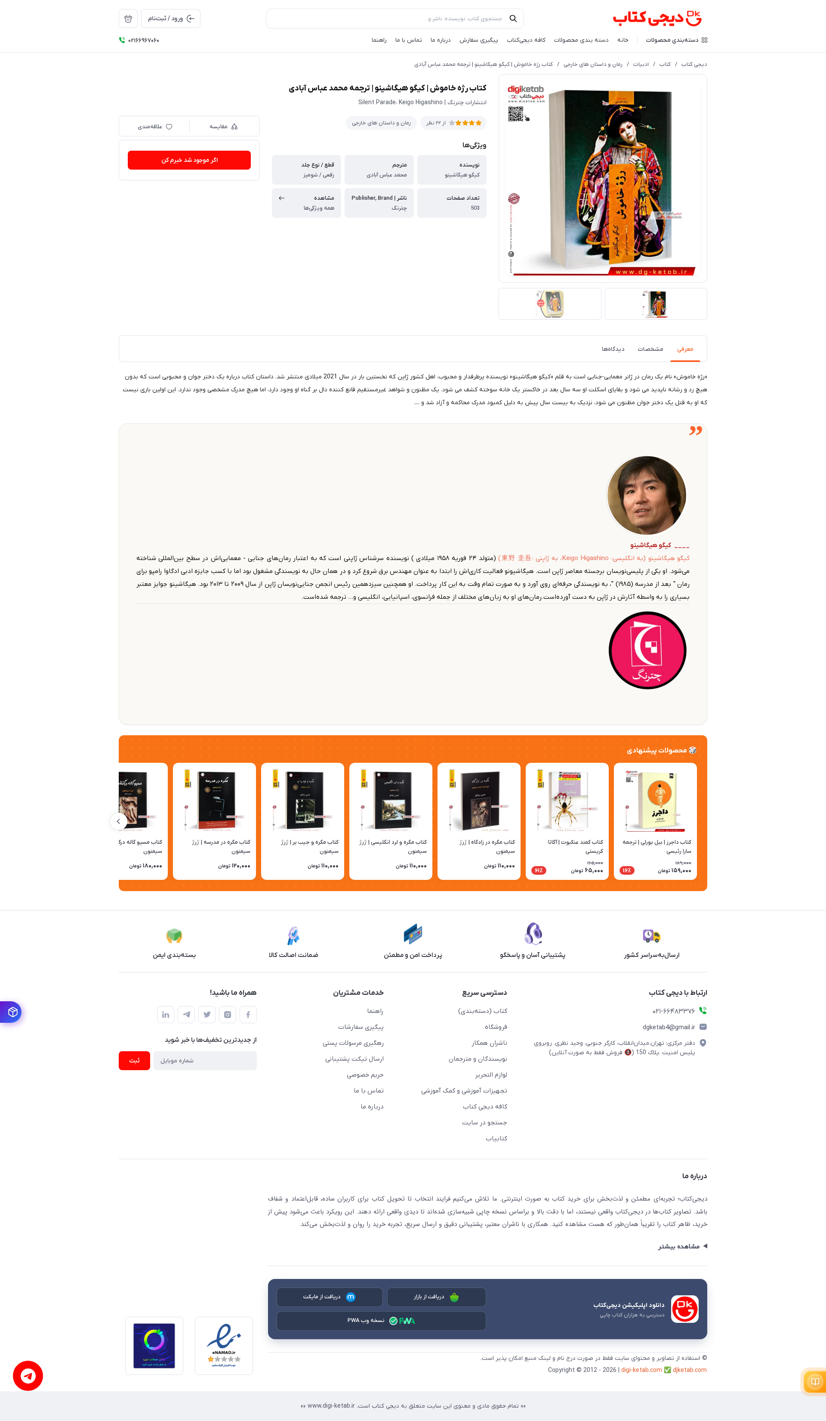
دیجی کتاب (694, 64)
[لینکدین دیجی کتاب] (165, 1014)
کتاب (665, 64)
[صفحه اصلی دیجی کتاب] (648, 18)
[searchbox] (395, 18)
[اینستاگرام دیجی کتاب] (227, 1014)
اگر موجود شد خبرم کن (189, 160)
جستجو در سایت (484, 1122)
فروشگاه (496, 1027)
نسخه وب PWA (366, 1320)
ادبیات (641, 64)
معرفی (685, 349)
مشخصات (650, 349)
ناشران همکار (489, 1043)
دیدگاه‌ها (613, 349)
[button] (676, 40)
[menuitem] (128, 18)
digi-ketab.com (641, 1370)
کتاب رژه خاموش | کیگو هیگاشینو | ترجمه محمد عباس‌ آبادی (483, 64)
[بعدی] (118, 821)
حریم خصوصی (365, 1075)
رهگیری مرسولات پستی (353, 1043)
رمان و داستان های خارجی (593, 64)
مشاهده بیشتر (679, 1246)
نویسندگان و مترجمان (478, 1059)
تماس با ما (369, 1091)
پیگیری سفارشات (361, 1027)
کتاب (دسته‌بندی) (482, 1011)
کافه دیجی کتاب (485, 1106)
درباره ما (372, 1106)
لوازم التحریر (491, 1075)
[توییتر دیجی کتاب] (207, 1014)
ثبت (134, 1061)
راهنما (375, 1011)
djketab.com (690, 1370)
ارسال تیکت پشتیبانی (354, 1059)
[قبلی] (707, 821)
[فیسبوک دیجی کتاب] (248, 1014)
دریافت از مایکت (322, 1296)
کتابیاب (496, 1138)
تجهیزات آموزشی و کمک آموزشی (464, 1091)
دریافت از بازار (429, 1296)
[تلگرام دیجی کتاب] (186, 1014)
